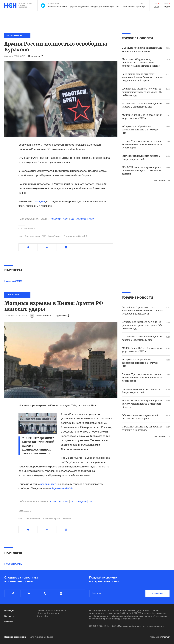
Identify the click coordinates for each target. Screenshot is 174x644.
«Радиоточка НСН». (62, 488)
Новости (55, 218)
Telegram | (82, 218)
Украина (67, 518)
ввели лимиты (49, 484)
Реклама (8, 621)
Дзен (66, 218)
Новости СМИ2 (13, 281)
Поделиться (34, 56)
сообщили (39, 201)
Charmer (165, 637)
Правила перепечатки (15, 637)
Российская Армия (51, 518)
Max (91, 218)
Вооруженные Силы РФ (75, 236)
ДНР (44, 236)
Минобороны (54, 236)
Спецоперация (32, 236)
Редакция (9, 610)
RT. (28, 192)
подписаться (157, 593)
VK (72, 218)
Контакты (9, 616)
